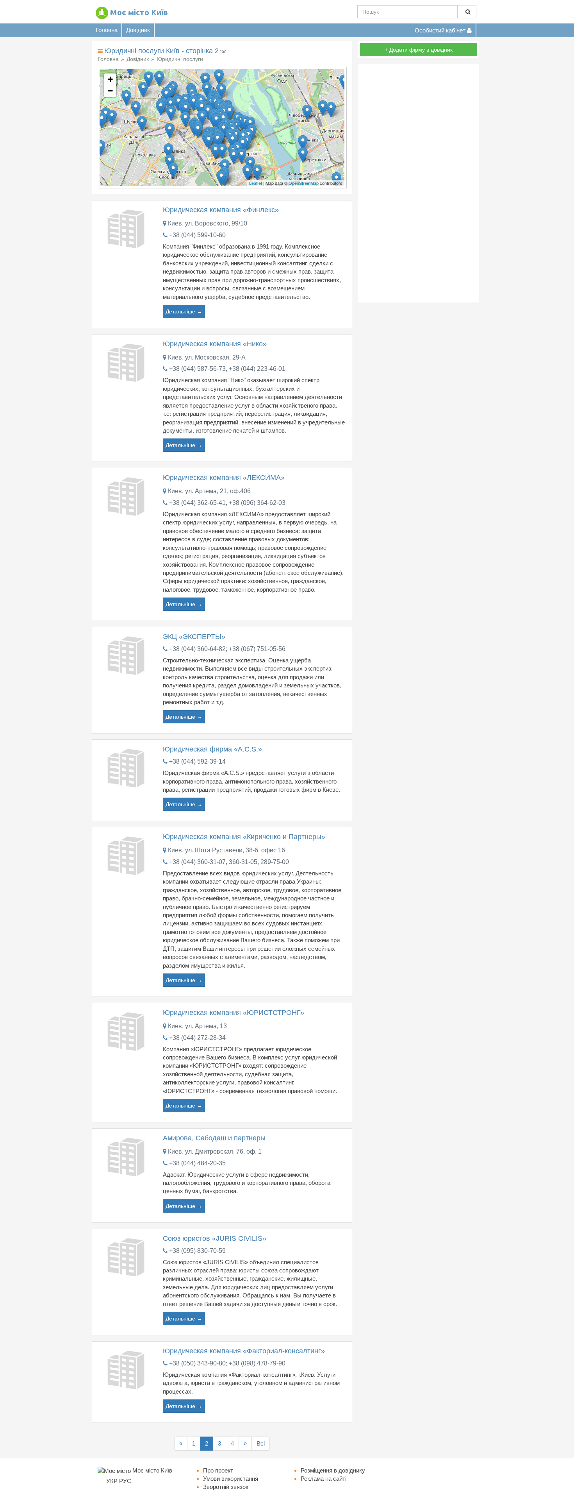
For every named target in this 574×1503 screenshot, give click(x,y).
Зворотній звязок (225, 1486)
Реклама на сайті (323, 1478)
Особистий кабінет (441, 30)
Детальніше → (184, 311)
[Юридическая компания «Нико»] (127, 361)
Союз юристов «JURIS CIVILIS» (214, 1238)
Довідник (138, 30)
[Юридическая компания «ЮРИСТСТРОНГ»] (127, 1030)
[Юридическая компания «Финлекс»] (127, 228)
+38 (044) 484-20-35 (197, 1163)
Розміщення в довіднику (333, 1470)
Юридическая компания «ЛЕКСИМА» (224, 477)
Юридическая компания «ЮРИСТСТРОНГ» (233, 1012)
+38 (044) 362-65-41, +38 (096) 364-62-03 (227, 502)
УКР (112, 1481)
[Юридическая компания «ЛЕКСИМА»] (127, 495)
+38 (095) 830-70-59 (197, 1250)
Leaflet (255, 183)
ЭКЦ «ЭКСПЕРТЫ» (194, 637)
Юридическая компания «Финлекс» (221, 210)
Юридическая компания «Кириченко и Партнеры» (244, 837)
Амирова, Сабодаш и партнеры (214, 1138)
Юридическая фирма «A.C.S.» (212, 749)
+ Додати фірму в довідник (419, 50)
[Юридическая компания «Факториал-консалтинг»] (127, 1368)
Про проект (218, 1470)
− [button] (110, 91)
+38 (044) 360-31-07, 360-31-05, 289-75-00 (229, 862)
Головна (107, 30)
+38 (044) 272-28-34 (197, 1037)
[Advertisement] (418, 183)
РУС (125, 1481)
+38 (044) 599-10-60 (197, 235)
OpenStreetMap (304, 183)
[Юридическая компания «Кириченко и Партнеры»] (127, 855)
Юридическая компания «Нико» (215, 344)
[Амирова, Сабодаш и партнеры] (127, 1155)
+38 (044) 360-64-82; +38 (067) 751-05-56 (227, 649)
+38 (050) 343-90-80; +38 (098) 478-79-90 (227, 1363)
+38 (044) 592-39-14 (197, 761)
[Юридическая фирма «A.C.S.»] (127, 767)
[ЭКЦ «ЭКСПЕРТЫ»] (127, 654)
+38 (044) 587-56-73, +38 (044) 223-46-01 (227, 368)
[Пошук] (466, 11)
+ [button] (110, 79)
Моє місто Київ (139, 12)
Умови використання (230, 1478)
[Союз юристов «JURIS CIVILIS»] (127, 1256)
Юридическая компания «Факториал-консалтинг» (244, 1351)
